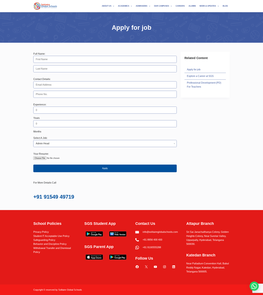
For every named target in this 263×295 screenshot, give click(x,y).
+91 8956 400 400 (152, 239)
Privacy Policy (41, 232)
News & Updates (208, 6)
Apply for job (193, 69)
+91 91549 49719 (53, 197)
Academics (123, 6)
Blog (225, 6)
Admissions (141, 6)
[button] (254, 286)
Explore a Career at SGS (200, 76)
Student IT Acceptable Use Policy (51, 236)
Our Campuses (161, 6)
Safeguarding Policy (44, 240)
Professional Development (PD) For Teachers (204, 84)
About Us (106, 6)
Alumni (192, 6)
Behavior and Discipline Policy (50, 244)
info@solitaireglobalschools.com (160, 232)
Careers (180, 6)
